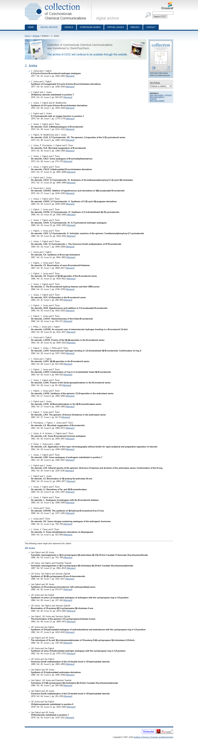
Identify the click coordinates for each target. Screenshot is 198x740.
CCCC (27, 36)
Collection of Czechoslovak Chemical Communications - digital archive (59, 3)
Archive (36, 36)
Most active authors (157, 101)
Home (31, 27)
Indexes (135, 27)
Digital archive (49, 27)
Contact (151, 27)
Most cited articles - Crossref (161, 95)
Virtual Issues (115, 27)
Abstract (70, 76)
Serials (69, 27)
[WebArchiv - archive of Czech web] (148, 733)
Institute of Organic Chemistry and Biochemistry (153, 737)
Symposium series (90, 27)
